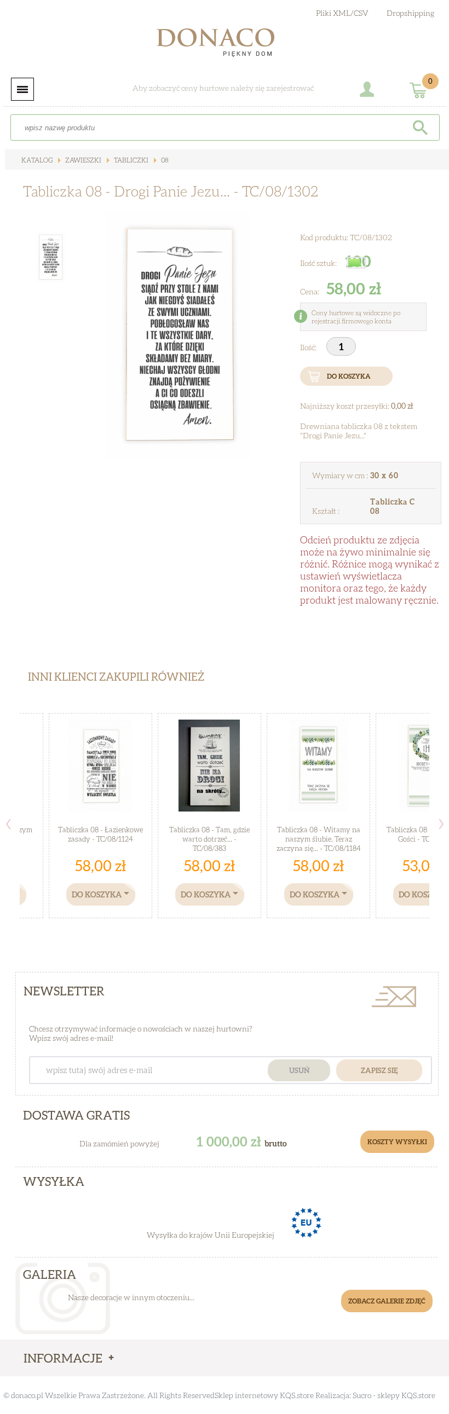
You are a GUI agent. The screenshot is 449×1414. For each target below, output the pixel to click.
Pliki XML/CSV (342, 13)
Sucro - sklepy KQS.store (394, 1395)
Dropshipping (410, 13)
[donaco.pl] (224, 44)
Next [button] (441, 824)
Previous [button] (8, 824)
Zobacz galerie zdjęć (386, 1301)
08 (164, 160)
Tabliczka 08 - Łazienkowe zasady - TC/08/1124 (100, 834)
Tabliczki (130, 160)
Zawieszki (82, 160)
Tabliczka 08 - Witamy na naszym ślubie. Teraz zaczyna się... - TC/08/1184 (319, 839)
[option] (178, 335)
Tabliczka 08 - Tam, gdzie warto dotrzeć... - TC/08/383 (209, 839)
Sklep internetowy (246, 1395)
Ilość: (309, 347)
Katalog (37, 160)
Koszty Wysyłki (397, 1142)
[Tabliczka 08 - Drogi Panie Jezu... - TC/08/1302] (177, 335)
